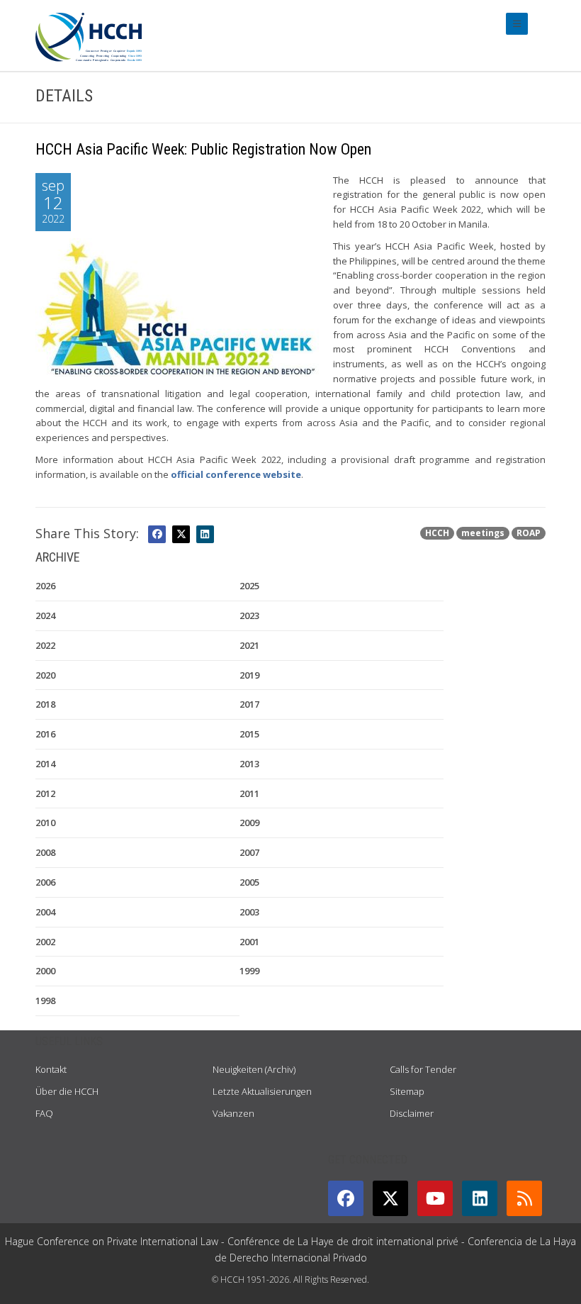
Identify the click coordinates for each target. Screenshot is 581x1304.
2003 (249, 911)
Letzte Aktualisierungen (262, 1091)
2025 (249, 585)
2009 (249, 822)
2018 (45, 704)
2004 (45, 911)
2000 (45, 970)
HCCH (437, 533)
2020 (45, 675)
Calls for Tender (423, 1069)
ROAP (529, 533)
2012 (45, 793)
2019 (249, 675)
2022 (45, 645)
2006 (45, 882)
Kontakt (51, 1069)
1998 (45, 1000)
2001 (249, 941)
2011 (249, 793)
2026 (45, 585)
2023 (249, 615)
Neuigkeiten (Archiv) (254, 1069)
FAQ (44, 1113)
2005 (249, 882)
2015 (249, 734)
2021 (249, 645)
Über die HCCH (66, 1091)
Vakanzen (233, 1113)
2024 (45, 615)
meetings (482, 533)
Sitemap (407, 1091)
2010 (45, 822)
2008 (45, 852)
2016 (45, 734)
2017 (249, 704)
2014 (45, 763)
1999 (249, 970)
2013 (249, 763)
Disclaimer (412, 1113)
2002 (45, 941)
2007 (249, 852)
